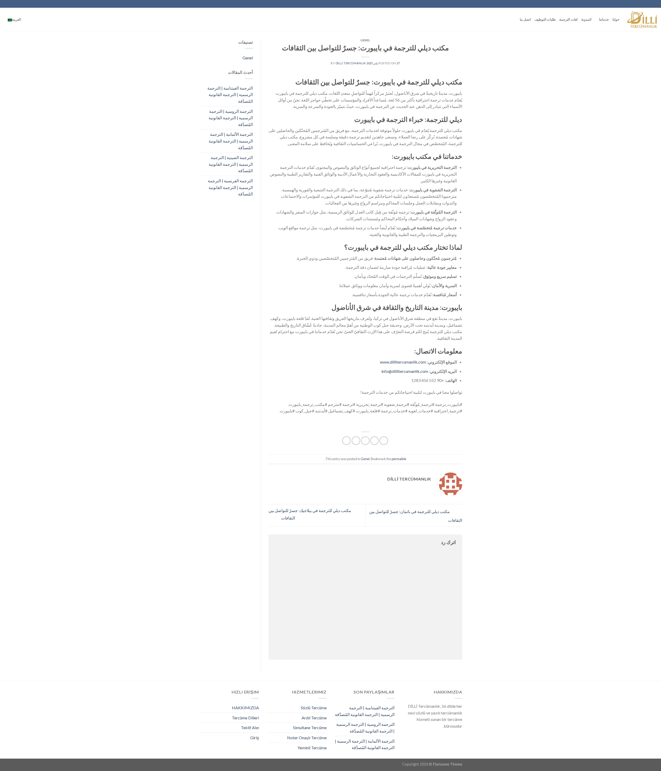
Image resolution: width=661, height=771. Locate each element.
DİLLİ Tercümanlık (351, 63)
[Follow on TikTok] (41, 4)
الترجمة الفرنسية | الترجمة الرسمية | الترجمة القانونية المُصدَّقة (230, 187)
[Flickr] (11, 4)
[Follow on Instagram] (46, 4)
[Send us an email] (31, 4)
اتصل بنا (525, 19)
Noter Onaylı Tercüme (307, 737)
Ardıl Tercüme (314, 717)
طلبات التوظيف (545, 19)
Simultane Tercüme (310, 727)
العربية (16, 19)
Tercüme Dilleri (245, 717)
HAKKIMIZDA (245, 707)
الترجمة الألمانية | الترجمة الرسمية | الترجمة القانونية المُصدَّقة (231, 141)
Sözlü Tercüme (314, 707)
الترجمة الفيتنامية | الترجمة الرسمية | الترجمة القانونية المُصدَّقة (230, 94)
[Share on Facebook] (384, 440)
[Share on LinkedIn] (346, 440)
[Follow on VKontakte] (6, 4)
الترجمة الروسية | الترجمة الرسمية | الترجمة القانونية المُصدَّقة (231, 118)
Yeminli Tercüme (312, 747)
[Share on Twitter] (374, 440)
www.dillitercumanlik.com (403, 361)
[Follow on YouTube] (16, 4)
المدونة (586, 19)
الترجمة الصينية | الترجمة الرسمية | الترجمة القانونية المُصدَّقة (231, 164)
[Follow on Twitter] (36, 4)
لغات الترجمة (568, 19)
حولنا (615, 19)
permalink (399, 459)
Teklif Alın (250, 727)
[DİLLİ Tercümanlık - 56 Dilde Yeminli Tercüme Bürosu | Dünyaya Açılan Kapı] (642, 19)
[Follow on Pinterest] (26, 4)
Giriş (254, 737)
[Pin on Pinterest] (356, 440)
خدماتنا (604, 19)
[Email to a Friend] (365, 440)
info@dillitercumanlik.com (404, 371)
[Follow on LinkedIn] (21, 4)
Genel (365, 40)
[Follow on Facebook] (50, 4)
